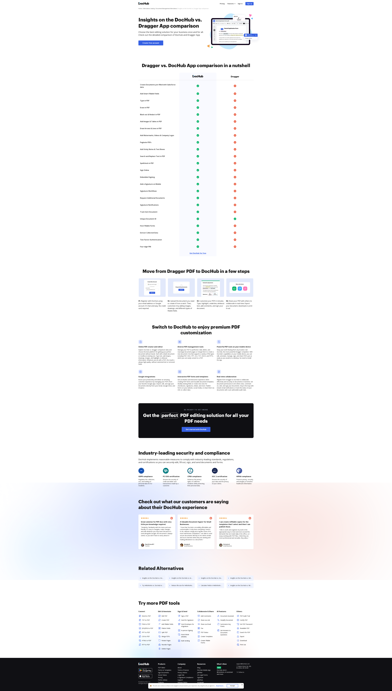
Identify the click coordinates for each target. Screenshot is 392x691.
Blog (198, 668)
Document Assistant (227, 616)
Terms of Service (183, 670)
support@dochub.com (243, 664)
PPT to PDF (146, 632)
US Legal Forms (202, 675)
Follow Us (241, 672)
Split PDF (165, 632)
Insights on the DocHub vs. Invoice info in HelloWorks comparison (212, 578)
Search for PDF (245, 632)
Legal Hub (181, 675)
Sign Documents (163, 673)
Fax (202, 628)
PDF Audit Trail (245, 616)
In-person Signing (187, 630)
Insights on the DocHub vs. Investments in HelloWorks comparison (153, 578)
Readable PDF (244, 628)
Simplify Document (226, 620)
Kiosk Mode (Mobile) (185, 636)
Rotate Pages (166, 641)
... (219, 686)
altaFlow (200, 680)
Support (180, 680)
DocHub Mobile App (203, 670)
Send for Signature (187, 620)
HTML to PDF (146, 641)
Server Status (162, 675)
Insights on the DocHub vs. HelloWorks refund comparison (242, 578)
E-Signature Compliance (185, 677)
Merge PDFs (166, 636)
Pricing (222, 4)
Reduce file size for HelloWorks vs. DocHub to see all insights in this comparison (183, 585)
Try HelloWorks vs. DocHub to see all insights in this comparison (153, 585)
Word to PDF (146, 616)
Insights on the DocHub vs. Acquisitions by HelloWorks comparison (183, 578)
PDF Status (204, 632)
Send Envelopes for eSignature (187, 625)
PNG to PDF (146, 624)
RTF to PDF (146, 645)
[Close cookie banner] (242, 684)
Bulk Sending (185, 641)
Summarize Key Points (225, 625)
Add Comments (206, 616)
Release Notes (182, 682)
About (180, 668)
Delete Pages (166, 649)
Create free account (151, 43)
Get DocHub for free (198, 253)
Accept (232, 686)
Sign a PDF (184, 616)
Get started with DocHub (196, 429)
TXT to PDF (146, 620)
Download (243, 641)
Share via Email (206, 624)
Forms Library (162, 680)
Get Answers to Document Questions (225, 632)
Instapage (200, 682)
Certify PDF (244, 620)
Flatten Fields (166, 628)
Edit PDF (164, 616)
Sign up (249, 4)
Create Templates (207, 636)
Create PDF (165, 620)
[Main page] (143, 3)
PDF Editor (161, 668)
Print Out (243, 645)
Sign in (240, 4)
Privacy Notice (182, 673)
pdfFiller (199, 673)
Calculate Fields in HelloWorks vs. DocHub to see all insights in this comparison (212, 585)
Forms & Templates (164, 670)
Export (242, 636)
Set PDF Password (246, 624)
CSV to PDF (146, 636)
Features (230, 4)
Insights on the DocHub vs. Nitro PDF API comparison (242, 585)
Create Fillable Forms (205, 642)
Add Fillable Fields (167, 624)
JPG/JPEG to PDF (147, 628)
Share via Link (205, 620)
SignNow (200, 677)
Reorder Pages (166, 645)
